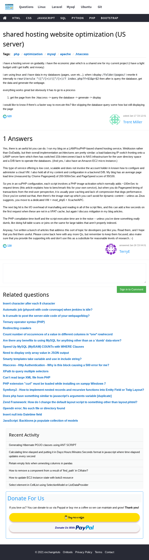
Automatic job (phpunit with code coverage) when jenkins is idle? (47, 309)
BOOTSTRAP (109, 18)
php (16, 54)
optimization (33, 54)
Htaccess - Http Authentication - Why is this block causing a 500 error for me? (56, 365)
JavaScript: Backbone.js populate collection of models (40, 420)
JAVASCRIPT (46, 18)
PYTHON (78, 18)
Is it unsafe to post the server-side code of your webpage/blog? (46, 315)
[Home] (9, 7)
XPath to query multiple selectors (26, 371)
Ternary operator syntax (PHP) (24, 322)
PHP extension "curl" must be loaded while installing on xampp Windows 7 (54, 383)
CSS (29, 18)
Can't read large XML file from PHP (26, 377)
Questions (26, 7)
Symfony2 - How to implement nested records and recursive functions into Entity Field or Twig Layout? (73, 389)
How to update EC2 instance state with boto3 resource (41, 477)
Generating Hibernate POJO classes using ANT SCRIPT (42, 444)
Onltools (68, 552)
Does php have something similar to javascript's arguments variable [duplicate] (57, 396)
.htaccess (81, 54)
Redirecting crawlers (17, 328)
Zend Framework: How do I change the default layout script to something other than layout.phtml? (70, 402)
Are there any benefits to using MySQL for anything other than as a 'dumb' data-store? (62, 340)
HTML (16, 18)
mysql (51, 54)
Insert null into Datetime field (22, 414)
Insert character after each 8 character (29, 303)
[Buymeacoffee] (74, 517)
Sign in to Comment (131, 289)
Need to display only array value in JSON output (36, 352)
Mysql (71, 7)
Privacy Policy (83, 552)
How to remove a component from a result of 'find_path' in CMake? (48, 470)
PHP (92, 18)
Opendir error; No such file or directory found (34, 408)
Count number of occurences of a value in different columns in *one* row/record (58, 334)
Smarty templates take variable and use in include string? (42, 359)
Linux (42, 7)
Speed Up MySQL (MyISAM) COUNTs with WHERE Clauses (43, 346)
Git (100, 7)
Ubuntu (86, 7)
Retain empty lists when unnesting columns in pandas (41, 463)
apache (65, 54)
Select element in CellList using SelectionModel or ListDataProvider (48, 484)
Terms (98, 552)
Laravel (57, 7)
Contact (109, 552)
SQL (63, 18)
